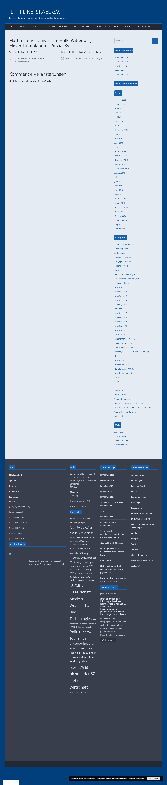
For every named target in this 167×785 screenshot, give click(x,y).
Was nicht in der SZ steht (125, 412)
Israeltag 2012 (120, 291)
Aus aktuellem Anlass (123, 257)
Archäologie (119, 253)
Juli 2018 (118, 177)
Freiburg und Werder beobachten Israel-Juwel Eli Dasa (112, 551)
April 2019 (118, 143)
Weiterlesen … (108, 640)
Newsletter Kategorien (124, 373)
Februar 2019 (120, 151)
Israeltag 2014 (120, 300)
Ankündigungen (121, 248)
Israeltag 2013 (120, 296)
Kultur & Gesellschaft (123, 347)
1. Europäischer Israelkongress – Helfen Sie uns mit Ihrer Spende (112, 534)
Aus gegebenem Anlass (124, 261)
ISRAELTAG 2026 (121, 62)
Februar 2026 (120, 100)
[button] (26, 27)
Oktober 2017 (120, 216)
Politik (117, 377)
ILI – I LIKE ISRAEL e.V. (34, 11)
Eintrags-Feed (120, 436)
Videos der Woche (122, 399)
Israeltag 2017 (120, 313)
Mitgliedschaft (15, 475)
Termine (104, 511)
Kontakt (12, 486)
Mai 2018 (118, 186)
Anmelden (118, 432)
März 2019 (119, 147)
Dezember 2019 (121, 130)
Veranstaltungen (58, 26)
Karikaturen (119, 334)
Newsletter (119, 360)
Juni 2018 (118, 181)
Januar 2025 (119, 104)
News (116, 356)
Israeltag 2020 (120, 326)
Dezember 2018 (121, 155)
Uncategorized (120, 394)
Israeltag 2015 (120, 304)
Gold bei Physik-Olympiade (112, 543)
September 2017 (121, 220)
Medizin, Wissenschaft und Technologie (131, 351)
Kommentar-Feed (122, 440)
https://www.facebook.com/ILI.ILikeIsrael (46, 564)
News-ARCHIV (141, 26)
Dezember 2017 (121, 207)
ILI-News (21, 26)
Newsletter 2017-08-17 (124, 369)
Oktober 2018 (120, 164)
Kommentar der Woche (124, 339)
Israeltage (135, 502)
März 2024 (119, 108)
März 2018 (119, 194)
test (116, 386)
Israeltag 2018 (120, 317)
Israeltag (37, 26)
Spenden (126, 26)
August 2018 (119, 173)
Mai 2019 (118, 138)
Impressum (14, 497)
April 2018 (118, 190)
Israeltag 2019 (120, 321)
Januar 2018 (119, 203)
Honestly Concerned (107, 26)
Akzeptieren (153, 778)
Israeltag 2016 (120, 309)
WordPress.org (120, 445)
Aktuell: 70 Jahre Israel (124, 244)
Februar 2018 (120, 198)
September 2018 (121, 168)
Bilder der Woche (122, 266)
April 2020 (118, 121)
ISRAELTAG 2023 (121, 70)
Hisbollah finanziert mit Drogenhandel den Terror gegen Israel (111, 569)
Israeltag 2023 (120, 66)
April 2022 (118, 113)
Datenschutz (14, 491)
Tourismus (119, 390)
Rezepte (134, 538)
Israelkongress (81, 26)
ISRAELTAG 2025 (121, 57)
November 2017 (121, 211)
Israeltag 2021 (120, 330)
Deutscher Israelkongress (125, 274)
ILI (12, 26)
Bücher (117, 270)
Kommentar (105, 560)
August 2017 (119, 224)
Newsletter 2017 (121, 364)
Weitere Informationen (136, 779)
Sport (116, 382)
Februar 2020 (120, 125)
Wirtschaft (118, 416)
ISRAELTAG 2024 (121, 74)
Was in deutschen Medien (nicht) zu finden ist (134, 407)
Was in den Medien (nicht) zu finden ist (131, 403)
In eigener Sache (121, 283)
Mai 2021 (118, 117)
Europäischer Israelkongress (126, 278)
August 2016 (119, 228)
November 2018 (121, 160)
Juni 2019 (118, 134)
